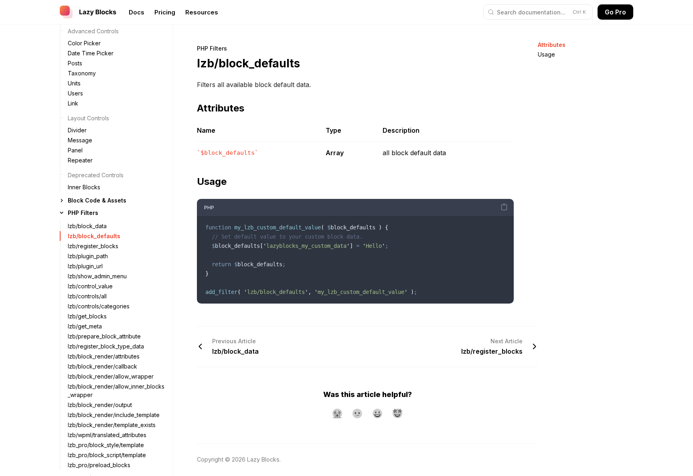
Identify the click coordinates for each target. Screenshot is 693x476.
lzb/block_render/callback (102, 366)
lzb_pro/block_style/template (106, 445)
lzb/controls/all (87, 296)
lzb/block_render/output (100, 404)
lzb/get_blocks (87, 316)
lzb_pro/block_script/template (107, 455)
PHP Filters (83, 212)
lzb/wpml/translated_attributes (107, 434)
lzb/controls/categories (99, 306)
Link (73, 103)
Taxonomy (82, 73)
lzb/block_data (87, 226)
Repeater (80, 160)
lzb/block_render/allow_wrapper (111, 376)
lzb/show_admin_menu (97, 276)
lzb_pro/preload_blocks (99, 465)
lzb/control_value (90, 286)
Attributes (551, 44)
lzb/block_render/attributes (104, 356)
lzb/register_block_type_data (106, 346)
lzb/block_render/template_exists (112, 424)
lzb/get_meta (85, 326)
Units (74, 83)
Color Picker (84, 43)
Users (75, 93)
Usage (546, 54)
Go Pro (615, 12)
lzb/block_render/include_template (114, 414)
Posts (75, 63)
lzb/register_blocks (93, 246)
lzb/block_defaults (94, 236)
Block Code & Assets (97, 200)
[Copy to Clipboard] (504, 207)
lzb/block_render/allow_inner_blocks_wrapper (116, 390)
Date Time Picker (90, 53)
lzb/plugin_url (85, 266)
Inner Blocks (84, 187)
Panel (75, 150)
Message (80, 140)
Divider (77, 130)
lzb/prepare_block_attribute (104, 336)
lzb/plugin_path (88, 256)
